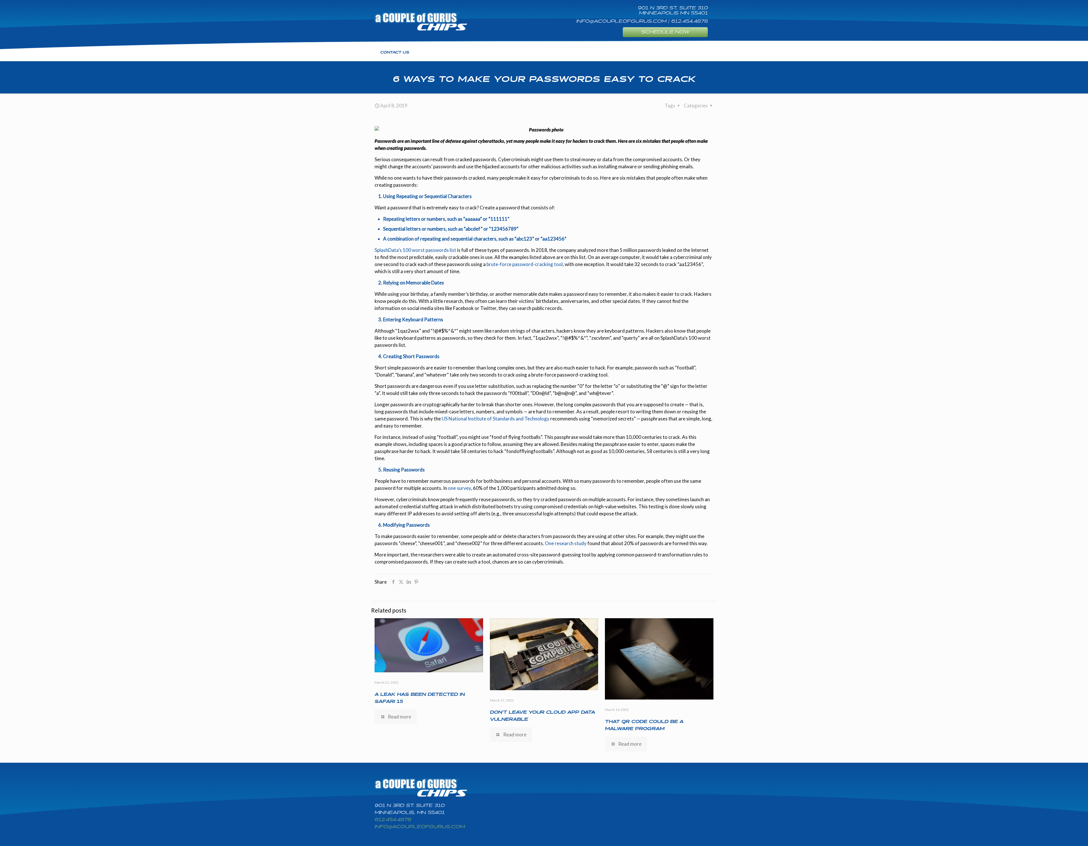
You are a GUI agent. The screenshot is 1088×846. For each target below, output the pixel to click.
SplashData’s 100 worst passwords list (415, 250)
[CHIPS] (421, 21)
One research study (565, 543)
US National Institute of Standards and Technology (495, 419)
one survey (459, 488)
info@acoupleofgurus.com (420, 827)
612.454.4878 (393, 819)
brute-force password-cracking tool (524, 264)
